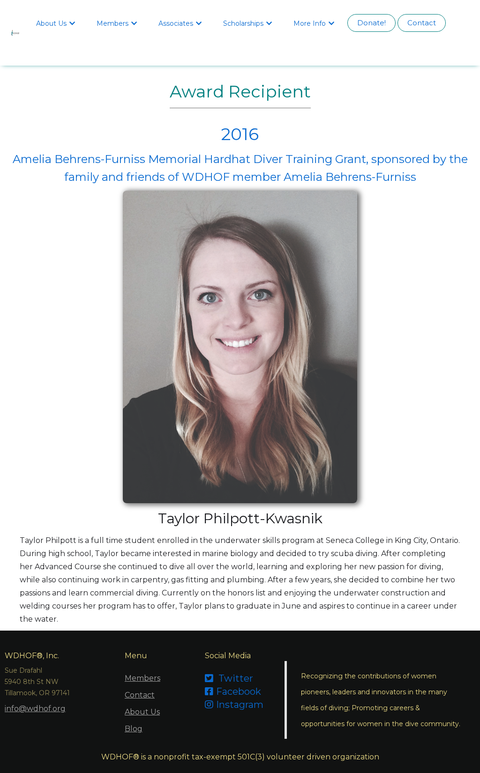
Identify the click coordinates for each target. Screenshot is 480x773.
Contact (421, 22)
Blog (133, 728)
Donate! (371, 22)
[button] (57, 23)
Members (142, 678)
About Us (142, 711)
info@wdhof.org (35, 708)
